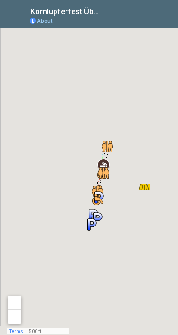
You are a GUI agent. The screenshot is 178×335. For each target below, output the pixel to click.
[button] (144, 187)
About (44, 21)
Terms (16, 331)
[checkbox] (109, 10)
